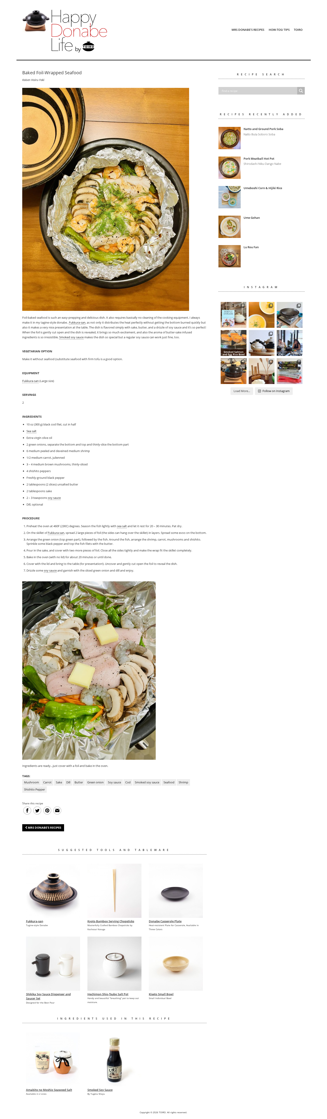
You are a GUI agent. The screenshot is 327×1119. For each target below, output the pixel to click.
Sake (59, 782)
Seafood (169, 782)
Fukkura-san (77, 322)
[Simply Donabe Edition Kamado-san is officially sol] (233, 315)
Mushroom (31, 782)
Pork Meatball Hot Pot (259, 159)
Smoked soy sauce (71, 337)
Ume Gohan (252, 218)
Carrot (47, 782)
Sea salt (31, 431)
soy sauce (54, 498)
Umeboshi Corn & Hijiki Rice (263, 188)
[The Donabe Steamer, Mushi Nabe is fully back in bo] (262, 343)
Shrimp (183, 782)
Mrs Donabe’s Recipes (248, 30)
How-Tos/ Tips (279, 30)
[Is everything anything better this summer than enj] (290, 343)
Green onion (95, 782)
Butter (79, 782)
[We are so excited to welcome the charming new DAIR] (262, 371)
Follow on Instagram (276, 391)
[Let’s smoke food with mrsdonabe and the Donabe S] (233, 343)
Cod (128, 782)
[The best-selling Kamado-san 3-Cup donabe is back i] (233, 371)
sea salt (122, 526)
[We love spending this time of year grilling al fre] (290, 315)
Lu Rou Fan (251, 247)
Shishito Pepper (34, 789)
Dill (68, 782)
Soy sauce (114, 782)
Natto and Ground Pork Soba (263, 129)
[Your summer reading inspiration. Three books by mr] (290, 371)
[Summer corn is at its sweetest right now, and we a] (262, 315)
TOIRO (298, 30)
